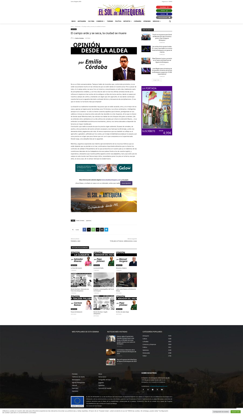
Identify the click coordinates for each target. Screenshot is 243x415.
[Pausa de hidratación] (81, 302)
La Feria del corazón (76, 268)
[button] (170, 21)
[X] (89, 230)
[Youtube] (162, 390)
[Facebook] (84, 230)
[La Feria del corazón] (81, 258)
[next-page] (75, 319)
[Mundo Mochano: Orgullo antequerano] (103, 302)
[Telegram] (106, 230)
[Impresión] (102, 230)
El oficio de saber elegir (122, 312)
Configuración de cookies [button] (220, 411)
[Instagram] (148, 390)
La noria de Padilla (98, 268)
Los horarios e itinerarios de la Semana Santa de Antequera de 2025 (126, 351)
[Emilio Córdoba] (72, 38)
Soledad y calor (75, 241)
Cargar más (156, 80)
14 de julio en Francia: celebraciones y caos (123, 241)
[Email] (97, 230)
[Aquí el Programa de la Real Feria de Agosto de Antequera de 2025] (110, 362)
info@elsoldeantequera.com (158, 386)
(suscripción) (126, 183)
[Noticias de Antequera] (121, 10)
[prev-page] (72, 319)
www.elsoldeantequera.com (111, 180)
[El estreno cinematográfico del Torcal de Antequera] (103, 280)
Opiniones (77, 26)
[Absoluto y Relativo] (126, 258)
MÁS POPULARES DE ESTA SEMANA (85, 332)
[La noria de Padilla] (103, 258)
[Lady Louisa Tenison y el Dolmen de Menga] (126, 280)
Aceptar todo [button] (235, 411)
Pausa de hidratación (76, 312)
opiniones (88, 220)
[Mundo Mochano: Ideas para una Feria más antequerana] (81, 280)
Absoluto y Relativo (121, 268)
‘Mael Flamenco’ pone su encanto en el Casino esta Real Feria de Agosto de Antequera (162, 60)
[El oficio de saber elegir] (126, 302)
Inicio (72, 26)
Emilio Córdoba (79, 38)
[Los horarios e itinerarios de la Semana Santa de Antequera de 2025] (110, 352)
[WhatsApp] (93, 230)
